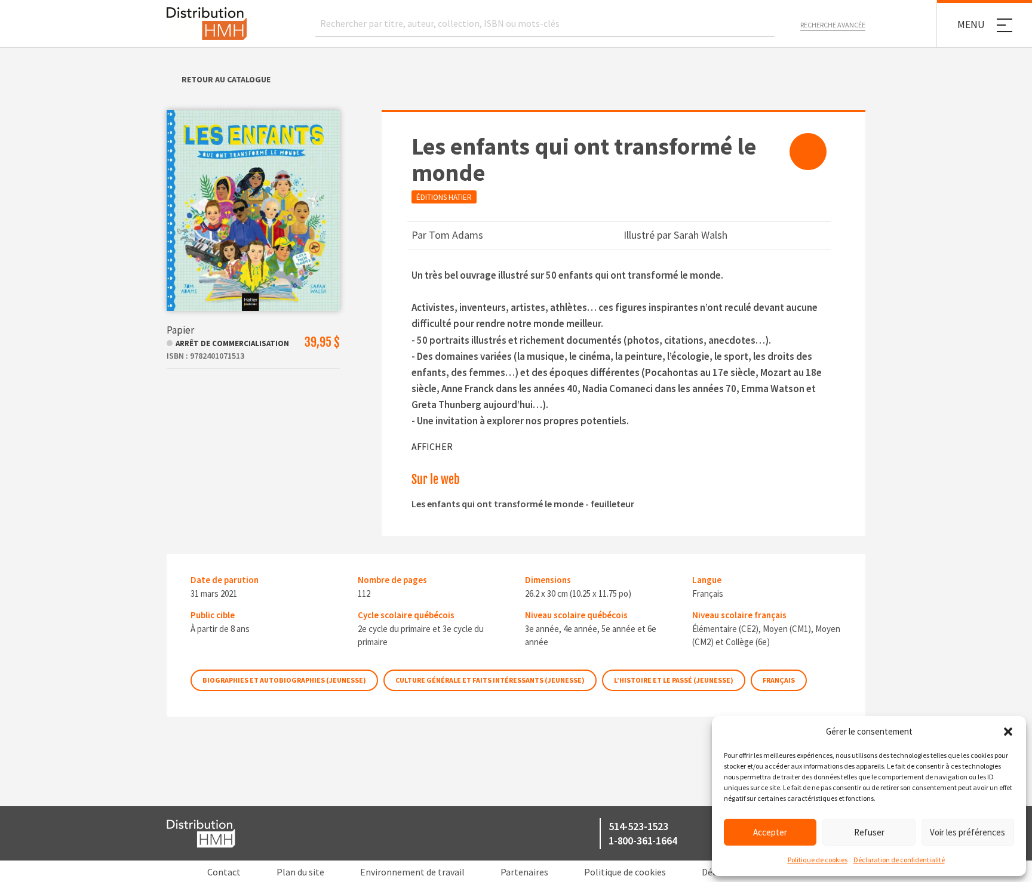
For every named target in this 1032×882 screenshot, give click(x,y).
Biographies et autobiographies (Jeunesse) (284, 680)
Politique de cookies (817, 859)
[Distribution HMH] (207, 23)
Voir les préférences (967, 832)
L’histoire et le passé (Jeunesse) (673, 680)
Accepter (770, 832)
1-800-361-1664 (643, 840)
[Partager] (808, 151)
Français (779, 680)
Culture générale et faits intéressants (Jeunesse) (490, 680)
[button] (1008, 732)
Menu (971, 24)
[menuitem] (808, 151)
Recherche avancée (832, 24)
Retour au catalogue (226, 79)
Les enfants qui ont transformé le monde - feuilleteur (522, 504)
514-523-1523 (638, 826)
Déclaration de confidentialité (899, 859)
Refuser (869, 832)
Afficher (432, 446)
